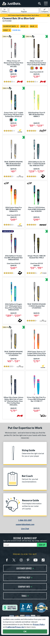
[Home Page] (11, 3)
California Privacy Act (15, 627)
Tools (24, 595)
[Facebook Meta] (6, 560)
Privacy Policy (39, 624)
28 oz (23, 26)
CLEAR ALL (16, 30)
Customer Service (24, 568)
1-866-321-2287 (25, 520)
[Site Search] (39, 4)
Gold (5, 30)
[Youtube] (35, 560)
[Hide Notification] (48, 15)
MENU (46, 4)
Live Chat (25, 528)
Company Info (24, 586)
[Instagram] (21, 560)
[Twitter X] (14, 560)
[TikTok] (43, 560)
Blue (32, 26)
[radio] (11, 70)
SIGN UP (42, 544)
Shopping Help (24, 577)
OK (25, 631)
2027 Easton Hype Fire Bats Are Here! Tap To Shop (23, 15)
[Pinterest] (28, 560)
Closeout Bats (9, 26)
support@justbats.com (25, 524)
